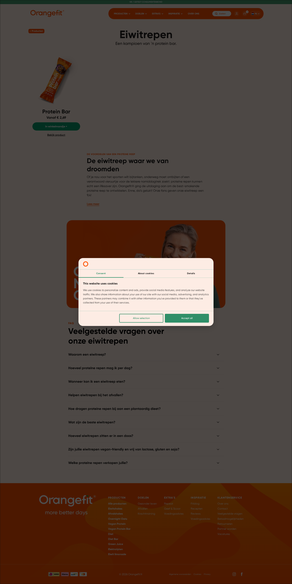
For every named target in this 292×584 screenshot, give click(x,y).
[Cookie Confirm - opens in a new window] (85, 264)
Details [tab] (191, 273)
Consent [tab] (101, 273)
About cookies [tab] (146, 273)
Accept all (187, 318)
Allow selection (141, 318)
